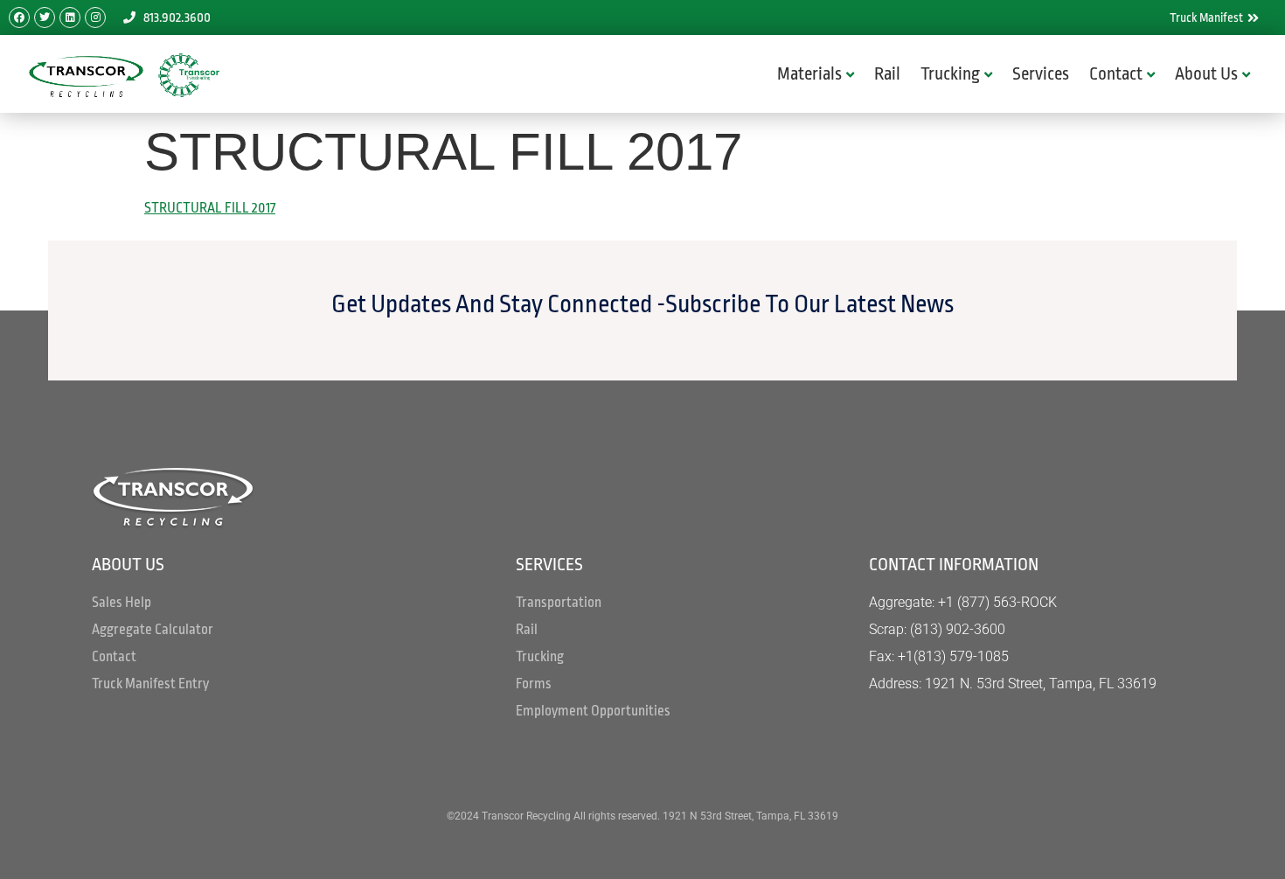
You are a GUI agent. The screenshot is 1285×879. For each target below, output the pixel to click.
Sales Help (121, 602)
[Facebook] (19, 17)
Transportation (558, 602)
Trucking (950, 74)
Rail (887, 74)
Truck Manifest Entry (150, 684)
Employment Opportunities (593, 711)
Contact (1116, 74)
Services (1040, 74)
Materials (809, 74)
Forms (534, 684)
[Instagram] (95, 17)
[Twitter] (44, 17)
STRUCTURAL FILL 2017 (209, 208)
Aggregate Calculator (152, 630)
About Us (1206, 74)
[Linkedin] (69, 17)
